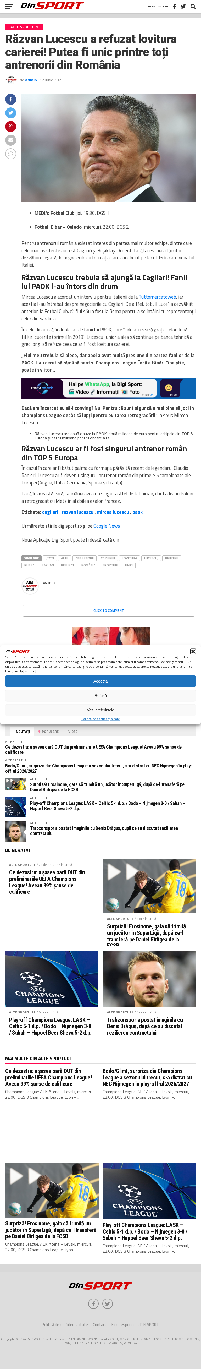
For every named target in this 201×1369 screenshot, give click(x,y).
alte (64, 558)
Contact (100, 1325)
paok (137, 512)
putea (29, 565)
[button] (193, 651)
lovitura (129, 558)
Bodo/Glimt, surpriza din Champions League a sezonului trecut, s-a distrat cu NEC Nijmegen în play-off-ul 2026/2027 (98, 768)
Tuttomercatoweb (157, 297)
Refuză (100, 695)
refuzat (67, 565)
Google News (106, 526)
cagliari (50, 512)
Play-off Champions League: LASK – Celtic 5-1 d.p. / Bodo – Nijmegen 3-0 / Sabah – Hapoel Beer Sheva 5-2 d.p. (107, 805)
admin (31, 80)
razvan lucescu (77, 512)
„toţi (50, 558)
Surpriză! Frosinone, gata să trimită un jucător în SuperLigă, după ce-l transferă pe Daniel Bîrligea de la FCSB (107, 787)
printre (171, 558)
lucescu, (151, 558)
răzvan (48, 565)
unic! (129, 565)
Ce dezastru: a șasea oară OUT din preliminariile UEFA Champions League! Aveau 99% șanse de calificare (93, 749)
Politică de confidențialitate (100, 718)
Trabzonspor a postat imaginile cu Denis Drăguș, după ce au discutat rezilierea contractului (104, 830)
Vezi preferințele (100, 710)
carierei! (108, 558)
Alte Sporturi (22, 864)
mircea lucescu (113, 512)
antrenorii (84, 558)
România (88, 565)
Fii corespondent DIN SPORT (135, 1325)
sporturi (110, 565)
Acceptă (100, 681)
